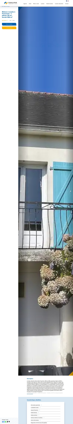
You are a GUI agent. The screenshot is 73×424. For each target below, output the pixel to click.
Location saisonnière (59, 3)
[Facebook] (2, 421)
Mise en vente (36, 3)
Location (42, 3)
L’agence (25, 3)
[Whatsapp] (5, 421)
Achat (30, 3)
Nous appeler (9, 27)
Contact (66, 3)
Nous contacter (9, 24)
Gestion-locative (49, 3)
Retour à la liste (5, 6)
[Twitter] (4, 421)
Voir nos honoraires (30, 393)
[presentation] (20, 191)
